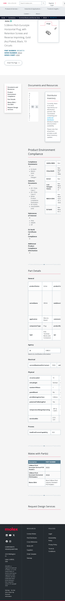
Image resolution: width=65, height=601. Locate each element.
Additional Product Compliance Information (32, 247)
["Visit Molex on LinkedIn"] (6, 535)
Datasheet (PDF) (29, 107)
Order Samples (31, 554)
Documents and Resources (13, 88)
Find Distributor (32, 538)
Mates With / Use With (12, 103)
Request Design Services (13, 108)
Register (51, 3)
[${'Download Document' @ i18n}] (36, 106)
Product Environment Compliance (12, 94)
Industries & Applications (32, 9)
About (38, 14)
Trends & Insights (53, 9)
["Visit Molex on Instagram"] (10, 541)
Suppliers (30, 550)
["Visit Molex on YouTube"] (10, 535)
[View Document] (32, 106)
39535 (48, 467)
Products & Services (11, 9)
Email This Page (12, 63)
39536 (48, 475)
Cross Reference (32, 542)
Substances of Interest (32, 214)
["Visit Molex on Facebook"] (7, 541)
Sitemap (7, 590)
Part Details (11, 99)
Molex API (30, 546)
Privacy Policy (52, 545)
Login (52, 5)
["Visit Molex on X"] (13, 535)
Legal (50, 534)
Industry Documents (32, 182)
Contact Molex (31, 534)
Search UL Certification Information (39, 354)
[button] (55, 28)
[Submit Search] (43, 3)
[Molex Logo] (9, 3)
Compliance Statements (32, 163)
